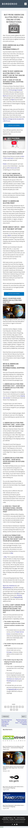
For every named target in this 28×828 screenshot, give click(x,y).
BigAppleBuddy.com (13, 689)
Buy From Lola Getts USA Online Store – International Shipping (13, 787)
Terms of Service (20, 817)
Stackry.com (18, 679)
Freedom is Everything (20, 819)
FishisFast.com (10, 679)
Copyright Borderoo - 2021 (9, 817)
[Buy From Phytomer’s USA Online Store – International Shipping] (14, 797)
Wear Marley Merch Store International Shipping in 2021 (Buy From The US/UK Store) (13, 768)
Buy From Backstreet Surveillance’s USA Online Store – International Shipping (13, 747)
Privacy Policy (5, 819)
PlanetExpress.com (12, 681)
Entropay (9, 652)
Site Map (11, 819)
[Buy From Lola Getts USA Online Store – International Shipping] (14, 779)
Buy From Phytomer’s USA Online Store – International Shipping (14, 806)
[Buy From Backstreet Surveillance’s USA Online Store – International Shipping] (14, 738)
